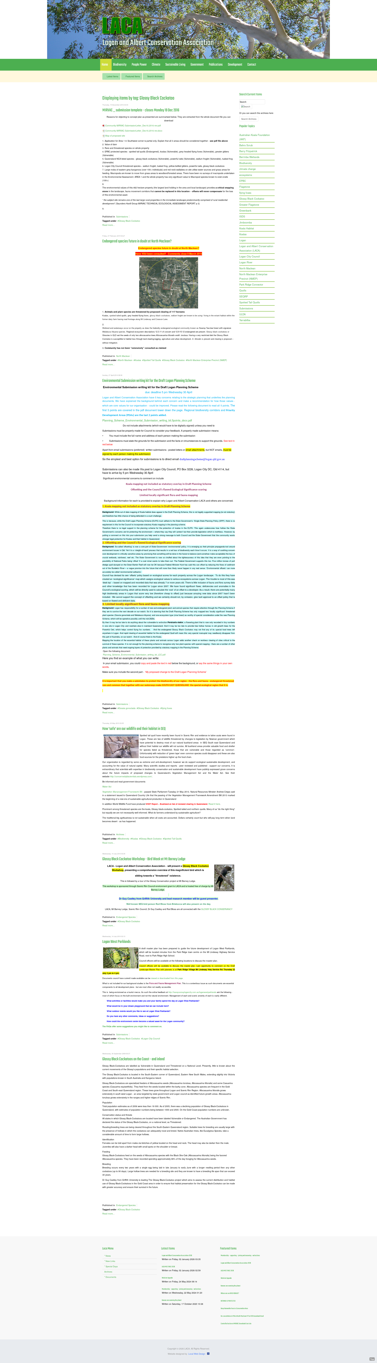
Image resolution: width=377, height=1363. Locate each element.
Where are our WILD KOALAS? (230, 1293)
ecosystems (245, 175)
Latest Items (112, 76)
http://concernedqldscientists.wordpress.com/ (131, 776)
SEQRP (243, 296)
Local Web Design (196, 1353)
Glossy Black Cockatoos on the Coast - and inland (133, 1059)
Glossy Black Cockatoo (129, 220)
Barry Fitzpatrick (248, 151)
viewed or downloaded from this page (167, 978)
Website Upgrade (167, 1278)
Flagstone (244, 186)
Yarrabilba (244, 320)
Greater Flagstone (249, 204)
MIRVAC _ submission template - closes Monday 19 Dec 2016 (140, 110)
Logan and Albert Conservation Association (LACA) (256, 248)
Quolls (242, 290)
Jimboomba (245, 222)
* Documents (110, 1276)
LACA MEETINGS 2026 (168, 1266)
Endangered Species (126, 917)
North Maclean (123, 356)
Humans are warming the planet (171, 1300)
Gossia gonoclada (127, 708)
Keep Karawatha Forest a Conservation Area (234, 1308)
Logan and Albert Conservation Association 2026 (177, 1255)
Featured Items (132, 76)
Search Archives (154, 76)
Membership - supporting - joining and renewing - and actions (181, 1289)
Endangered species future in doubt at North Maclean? (137, 241)
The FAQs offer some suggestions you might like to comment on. (132, 1026)
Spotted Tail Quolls (152, 360)
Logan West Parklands (116, 942)
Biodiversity (124, 838)
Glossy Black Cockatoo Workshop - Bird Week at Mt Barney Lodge (143, 859)
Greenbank (245, 210)
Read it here (214, 803)
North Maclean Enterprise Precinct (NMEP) (207, 360)
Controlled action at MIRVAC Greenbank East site (236, 1323)
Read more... (108, 224)
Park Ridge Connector (251, 284)
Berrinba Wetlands (249, 157)
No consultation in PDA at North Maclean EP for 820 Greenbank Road (242, 1316)
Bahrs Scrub (246, 145)
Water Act (106, 786)
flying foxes (167, 708)
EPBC (242, 181)
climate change (247, 169)
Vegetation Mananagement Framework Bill (122, 791)
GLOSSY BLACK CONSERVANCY (216, 909)
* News (107, 1255)
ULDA (242, 314)
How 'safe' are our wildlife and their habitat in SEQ (134, 729)
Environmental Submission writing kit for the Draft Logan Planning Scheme (149, 381)
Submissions (122, 216)
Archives (120, 834)
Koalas (138, 360)
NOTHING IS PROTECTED (228, 1301)
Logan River (245, 262)
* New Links (109, 1261)
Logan (242, 240)
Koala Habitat (246, 228)
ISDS (242, 216)
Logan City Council (151, 1038)
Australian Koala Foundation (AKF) (254, 137)
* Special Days (111, 1266)
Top (372, 1359)
